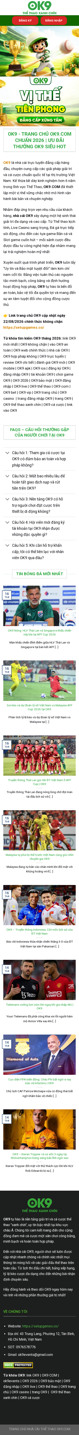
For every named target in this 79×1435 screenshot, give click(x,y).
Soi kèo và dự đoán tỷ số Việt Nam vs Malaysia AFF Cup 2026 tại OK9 (39, 707)
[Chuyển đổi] (7, 453)
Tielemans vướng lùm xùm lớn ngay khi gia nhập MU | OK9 (39, 1006)
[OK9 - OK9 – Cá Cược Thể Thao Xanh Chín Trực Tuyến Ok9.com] (39, 7)
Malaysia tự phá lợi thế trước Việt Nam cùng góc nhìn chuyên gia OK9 (40, 856)
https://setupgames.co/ (40, 1326)
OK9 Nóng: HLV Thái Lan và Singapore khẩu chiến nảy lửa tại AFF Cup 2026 (39, 632)
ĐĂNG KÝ (25, 20)
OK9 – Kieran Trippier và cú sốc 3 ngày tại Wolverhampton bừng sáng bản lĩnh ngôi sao (39, 1156)
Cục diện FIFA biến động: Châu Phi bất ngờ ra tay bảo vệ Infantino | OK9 (39, 1081)
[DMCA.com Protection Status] (18, 1365)
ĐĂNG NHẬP (54, 20)
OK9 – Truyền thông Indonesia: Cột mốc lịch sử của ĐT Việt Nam (39, 931)
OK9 (7, 162)
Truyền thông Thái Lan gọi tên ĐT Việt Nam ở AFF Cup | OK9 (39, 782)
